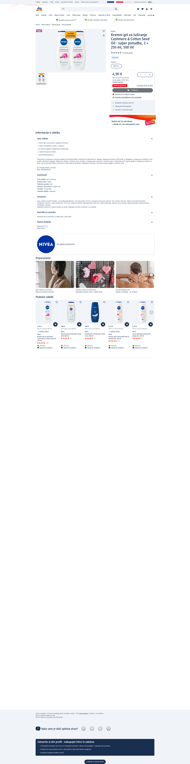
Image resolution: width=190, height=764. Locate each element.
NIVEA (113, 31)
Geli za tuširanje (66, 24)
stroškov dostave (117, 82)
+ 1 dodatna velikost (43, 331)
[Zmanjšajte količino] (140, 74)
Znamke (44, 15)
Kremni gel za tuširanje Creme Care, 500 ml (95, 335)
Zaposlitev (45, 2)
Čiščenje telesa (56, 24)
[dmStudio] (128, 2)
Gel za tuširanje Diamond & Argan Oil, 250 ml (141, 335)
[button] (84, 729)
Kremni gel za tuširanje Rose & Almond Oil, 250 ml (119, 338)
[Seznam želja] (142, 9)
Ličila (50, 15)
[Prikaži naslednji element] (151, 274)
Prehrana (93, 15)
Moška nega (76, 15)
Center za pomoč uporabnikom (89, 2)
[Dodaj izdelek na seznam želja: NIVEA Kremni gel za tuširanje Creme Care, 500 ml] (103, 324)
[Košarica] (151, 9)
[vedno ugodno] (119, 2)
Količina (113, 62)
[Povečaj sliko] (71, 50)
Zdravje (85, 15)
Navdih (57, 2)
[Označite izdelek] (104, 31)
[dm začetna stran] (39, 9)
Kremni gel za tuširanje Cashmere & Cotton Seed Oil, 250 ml (46, 339)
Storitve (77, 2)
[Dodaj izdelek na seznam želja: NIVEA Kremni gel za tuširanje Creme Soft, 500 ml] (79, 324)
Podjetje (38, 2)
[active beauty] (110, 2)
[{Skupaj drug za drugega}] (140, 2)
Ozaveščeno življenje (67, 2)
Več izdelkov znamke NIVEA (66, 244)
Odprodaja (141, 15)
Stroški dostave (83, 713)
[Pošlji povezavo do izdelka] (104, 35)
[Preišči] (116, 9)
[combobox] (89, 9)
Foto (134, 15)
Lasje (68, 15)
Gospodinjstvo (117, 15)
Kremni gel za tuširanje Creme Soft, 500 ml (71, 335)
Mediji (51, 2)
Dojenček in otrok (104, 15)
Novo (37, 15)
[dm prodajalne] (138, 9)
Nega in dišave (59, 15)
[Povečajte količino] (149, 74)
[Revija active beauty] (150, 2)
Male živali (127, 15)
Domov (38, 24)
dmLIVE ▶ (151, 15)
